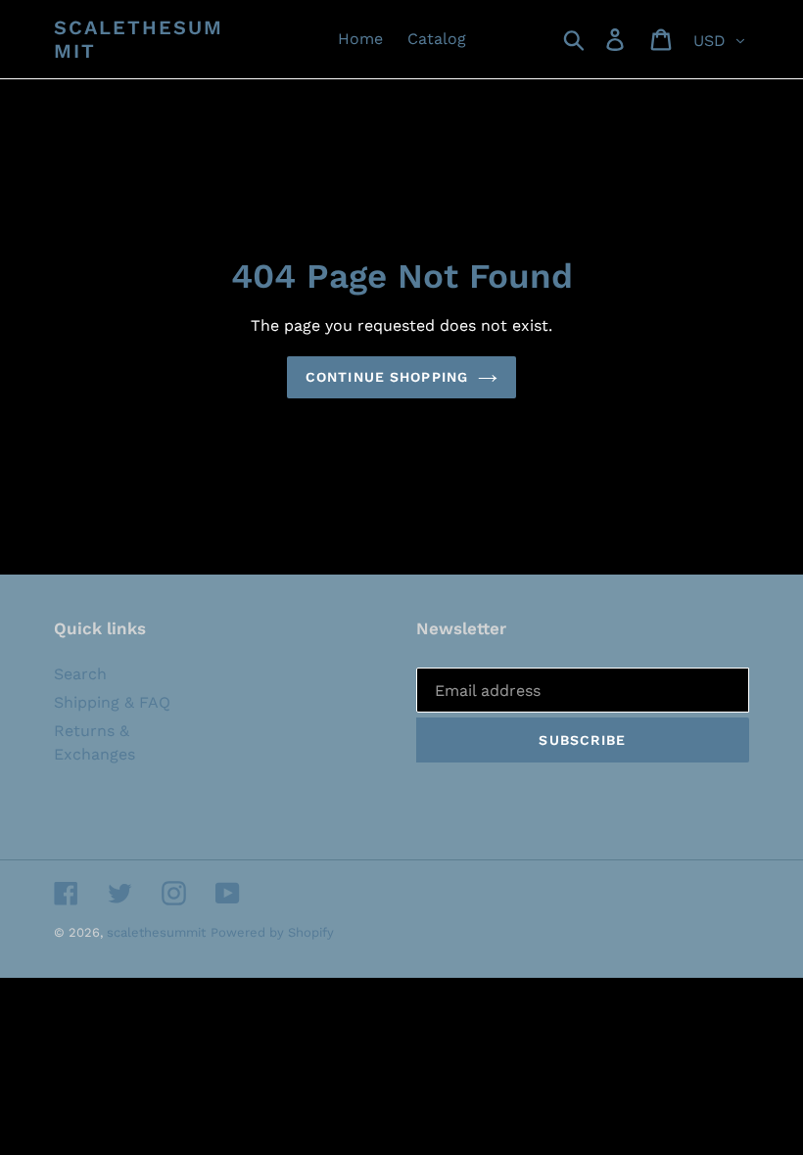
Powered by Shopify (272, 932)
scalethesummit (138, 39)
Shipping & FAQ (112, 702)
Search (80, 674)
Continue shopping (387, 377)
